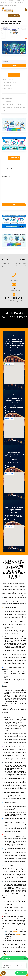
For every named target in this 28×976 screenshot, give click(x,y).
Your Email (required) (7, 168)
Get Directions (14, 386)
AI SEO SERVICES (6, 101)
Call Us (14, 278)
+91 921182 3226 (16, 931)
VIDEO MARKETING (6, 85)
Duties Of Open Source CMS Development (11, 104)
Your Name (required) (7, 161)
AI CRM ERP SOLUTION (7, 79)
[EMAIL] (14, 285)
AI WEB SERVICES (6, 91)
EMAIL (14, 288)
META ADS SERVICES (7, 98)
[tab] (26, 9)
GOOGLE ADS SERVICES (8, 95)
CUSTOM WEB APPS (7, 88)
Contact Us (15, 953)
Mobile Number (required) (8, 176)
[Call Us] (14, 275)
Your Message (5, 180)
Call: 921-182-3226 (15, 15)
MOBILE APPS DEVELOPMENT (9, 82)
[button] (25, 958)
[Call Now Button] (3, 973)
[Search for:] (14, 62)
